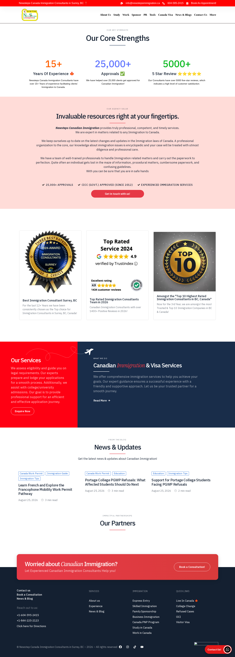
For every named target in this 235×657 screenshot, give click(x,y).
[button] (117, 194)
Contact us (24, 590)
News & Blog (25, 598)
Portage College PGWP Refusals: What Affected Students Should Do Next (115, 482)
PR (145, 14)
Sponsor (136, 14)
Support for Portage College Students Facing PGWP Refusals (181, 482)
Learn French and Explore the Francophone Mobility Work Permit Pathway (45, 489)
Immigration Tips (29, 478)
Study (116, 14)
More (213, 14)
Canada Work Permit (31, 473)
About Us (105, 14)
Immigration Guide (57, 473)
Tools (152, 14)
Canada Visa (165, 14)
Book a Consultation (29, 594)
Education (119, 473)
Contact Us (200, 14)
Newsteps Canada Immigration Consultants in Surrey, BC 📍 (53, 3)
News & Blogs (183, 14)
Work (125, 14)
